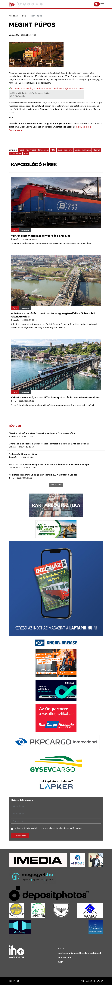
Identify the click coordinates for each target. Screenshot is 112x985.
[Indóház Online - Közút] (24, 3)
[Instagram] (101, 981)
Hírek (23, 15)
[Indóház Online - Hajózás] (37, 3)
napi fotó (68, 149)
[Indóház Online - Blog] (28, 3)
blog (60, 149)
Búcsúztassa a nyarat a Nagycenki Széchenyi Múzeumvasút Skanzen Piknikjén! (49, 464)
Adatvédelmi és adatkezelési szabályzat (79, 953)
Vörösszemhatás (83, 149)
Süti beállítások (88, 981)
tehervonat (43, 149)
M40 (53, 149)
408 (26, 153)
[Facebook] (98, 981)
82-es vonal (15, 153)
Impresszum (64, 957)
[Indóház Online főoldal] (41, 3)
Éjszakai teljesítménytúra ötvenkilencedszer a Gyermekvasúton (42, 433)
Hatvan (96, 149)
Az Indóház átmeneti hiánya (23, 454)
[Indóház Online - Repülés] (20, 3)
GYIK (60, 961)
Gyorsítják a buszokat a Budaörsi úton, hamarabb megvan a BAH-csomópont (49, 443)
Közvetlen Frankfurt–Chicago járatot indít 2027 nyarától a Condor (43, 474)
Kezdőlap (13, 15)
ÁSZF (61, 948)
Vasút (15, 230)
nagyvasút (31, 149)
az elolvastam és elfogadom (48, 828)
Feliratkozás (20, 835)
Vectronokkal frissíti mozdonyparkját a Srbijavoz (40, 236)
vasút (21, 149)
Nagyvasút (25, 230)
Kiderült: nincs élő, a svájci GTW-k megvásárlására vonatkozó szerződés (55, 397)
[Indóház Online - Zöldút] (32, 3)
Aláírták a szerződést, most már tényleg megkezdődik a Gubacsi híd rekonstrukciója (53, 315)
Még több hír (56, 484)
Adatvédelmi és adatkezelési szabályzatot (37, 828)
